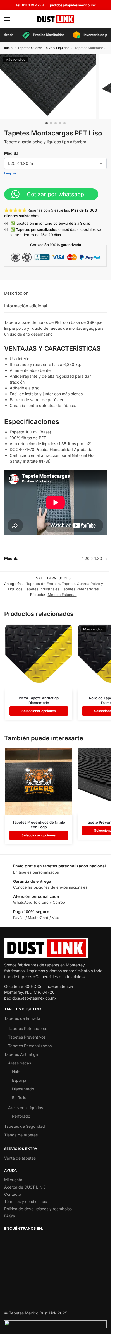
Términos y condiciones (25, 1201)
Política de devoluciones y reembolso (38, 1208)
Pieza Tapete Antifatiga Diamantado (39, 700)
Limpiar (10, 173)
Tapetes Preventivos (26, 1037)
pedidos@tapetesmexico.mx (73, 5)
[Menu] (12, 19)
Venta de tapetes (20, 1158)
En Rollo (19, 1097)
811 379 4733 (33, 5)
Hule (16, 1071)
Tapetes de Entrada (43, 583)
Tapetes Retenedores (80, 589)
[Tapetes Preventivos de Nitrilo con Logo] (38, 781)
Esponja (19, 1080)
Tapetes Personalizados (30, 1045)
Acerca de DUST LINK (24, 1187)
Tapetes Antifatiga (21, 1054)
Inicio (8, 48)
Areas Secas (19, 1063)
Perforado (21, 1116)
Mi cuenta (13, 1179)
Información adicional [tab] (25, 306)
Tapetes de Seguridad (24, 1126)
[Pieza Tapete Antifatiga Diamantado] (38, 657)
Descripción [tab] (16, 293)
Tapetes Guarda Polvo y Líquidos (43, 48)
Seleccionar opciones (38, 711)
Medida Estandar (62, 594)
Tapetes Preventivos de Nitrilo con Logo (38, 824)
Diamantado (23, 1088)
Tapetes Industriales (42, 589)
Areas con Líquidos (25, 1107)
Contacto (12, 1194)
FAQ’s (9, 1216)
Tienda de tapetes (21, 1134)
